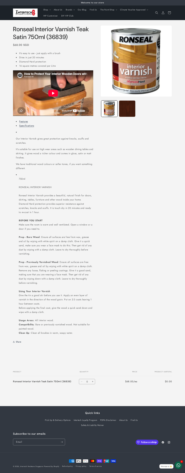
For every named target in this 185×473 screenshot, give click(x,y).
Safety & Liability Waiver (92, 425)
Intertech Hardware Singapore (31, 466)
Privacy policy (81, 466)
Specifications (26, 125)
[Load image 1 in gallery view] (109, 108)
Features (23, 121)
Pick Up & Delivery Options (58, 420)
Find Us (134, 420)
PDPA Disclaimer (108, 420)
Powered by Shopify (51, 466)
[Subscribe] (62, 442)
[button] (47, 10)
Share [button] (18, 341)
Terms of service (95, 466)
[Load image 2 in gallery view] (127, 108)
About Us (123, 420)
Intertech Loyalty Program (85, 420)
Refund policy (67, 466)
